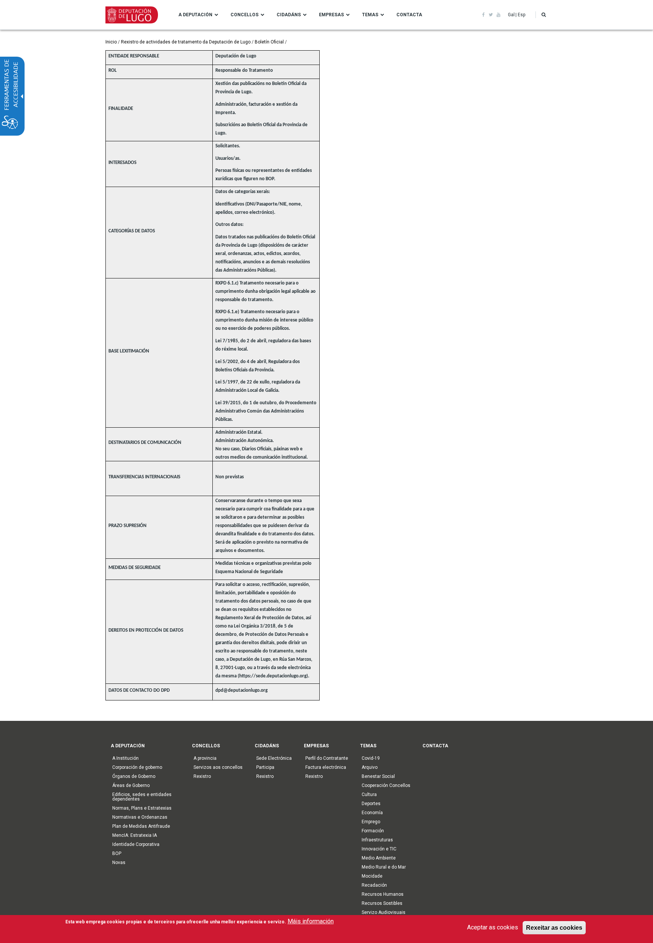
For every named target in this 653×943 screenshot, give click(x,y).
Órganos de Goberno (133, 776)
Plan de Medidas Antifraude (141, 826)
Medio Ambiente (379, 858)
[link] (483, 14)
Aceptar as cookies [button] (492, 927)
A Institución (125, 758)
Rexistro (202, 776)
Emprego (371, 821)
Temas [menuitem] (370, 14)
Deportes (371, 803)
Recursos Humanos (383, 894)
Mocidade (372, 876)
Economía (372, 812)
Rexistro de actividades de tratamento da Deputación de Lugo (186, 42)
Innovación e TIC (379, 849)
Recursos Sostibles (382, 903)
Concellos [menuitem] (244, 14)
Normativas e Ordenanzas (139, 817)
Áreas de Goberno (131, 785)
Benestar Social (378, 776)
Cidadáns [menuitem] (289, 14)
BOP (116, 853)
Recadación (374, 885)
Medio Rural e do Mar (384, 867)
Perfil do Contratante (326, 758)
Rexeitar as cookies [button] (554, 927)
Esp (521, 14)
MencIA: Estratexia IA (134, 835)
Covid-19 (371, 758)
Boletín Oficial (269, 42)
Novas (118, 862)
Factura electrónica (325, 767)
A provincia (205, 758)
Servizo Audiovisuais (383, 912)
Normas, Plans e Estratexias (142, 808)
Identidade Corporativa (135, 844)
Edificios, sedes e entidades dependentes (142, 797)
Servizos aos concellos (218, 767)
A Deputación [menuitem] (195, 14)
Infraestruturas (377, 840)
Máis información (311, 921)
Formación (373, 830)
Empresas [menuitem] (331, 14)
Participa (265, 767)
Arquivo (370, 767)
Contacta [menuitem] (409, 14)
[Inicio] (131, 14)
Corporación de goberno (137, 767)
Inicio (111, 42)
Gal (511, 14)
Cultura (369, 794)
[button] (544, 14)
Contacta (435, 745)
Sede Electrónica (274, 758)
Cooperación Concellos (386, 785)
